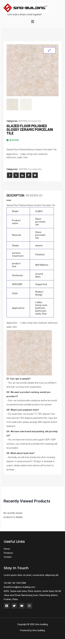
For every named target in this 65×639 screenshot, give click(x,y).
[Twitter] (14, 606)
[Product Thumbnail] (49, 50)
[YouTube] (22, 606)
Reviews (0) (34, 195)
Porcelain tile (34, 121)
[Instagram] (29, 606)
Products (8, 553)
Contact (8, 557)
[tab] (16, 195)
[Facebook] (7, 606)
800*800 (23, 121)
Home (7, 548)
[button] (32, 22)
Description (15, 195)
